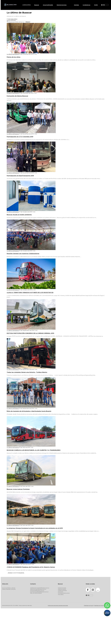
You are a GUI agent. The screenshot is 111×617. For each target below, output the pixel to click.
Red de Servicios (61, 5)
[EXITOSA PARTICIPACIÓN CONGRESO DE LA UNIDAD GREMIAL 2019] (31, 329)
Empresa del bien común (64, 593)
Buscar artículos (11, 20)
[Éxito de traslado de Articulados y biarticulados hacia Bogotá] (31, 407)
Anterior (10, 572)
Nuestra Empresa (62, 587)
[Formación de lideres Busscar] (31, 92)
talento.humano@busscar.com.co (38, 589)
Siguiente (21, 572)
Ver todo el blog (12, 19)
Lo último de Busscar (13, 54)
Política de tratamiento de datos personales (58, 605)
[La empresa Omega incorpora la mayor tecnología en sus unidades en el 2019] (31, 524)
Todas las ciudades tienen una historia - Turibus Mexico (27, 372)
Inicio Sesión (61, 594)
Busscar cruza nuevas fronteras (18, 489)
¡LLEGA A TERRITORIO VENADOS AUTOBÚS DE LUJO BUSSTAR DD (30, 292)
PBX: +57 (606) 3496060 (36, 593)
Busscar (36, 5)
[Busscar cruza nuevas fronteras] (31, 485)
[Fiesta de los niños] (31, 53)
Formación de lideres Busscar (17, 96)
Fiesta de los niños (13, 57)
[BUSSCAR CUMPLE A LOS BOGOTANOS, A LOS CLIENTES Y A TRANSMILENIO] (31, 446)
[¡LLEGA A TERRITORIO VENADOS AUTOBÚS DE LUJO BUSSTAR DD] (31, 288)
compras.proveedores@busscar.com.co (39, 591)
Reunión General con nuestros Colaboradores (23, 253)
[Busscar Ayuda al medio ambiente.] (31, 210)
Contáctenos (86, 5)
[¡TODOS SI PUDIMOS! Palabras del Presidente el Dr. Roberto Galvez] (31, 563)
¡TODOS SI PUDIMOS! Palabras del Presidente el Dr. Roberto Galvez (31, 567)
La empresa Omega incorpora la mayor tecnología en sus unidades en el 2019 (35, 528)
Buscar (28, 22)
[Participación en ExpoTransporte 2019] (31, 171)
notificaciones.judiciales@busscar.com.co (39, 587)
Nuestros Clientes (62, 589)
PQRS (96, 5)
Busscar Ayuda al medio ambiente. (19, 214)
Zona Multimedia (48, 5)
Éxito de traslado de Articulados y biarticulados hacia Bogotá (29, 411)
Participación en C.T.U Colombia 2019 (20, 136)
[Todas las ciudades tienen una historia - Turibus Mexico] (31, 368)
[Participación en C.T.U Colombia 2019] (31, 132)
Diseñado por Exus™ (89, 605)
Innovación (60, 591)
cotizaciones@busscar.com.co (37, 590)
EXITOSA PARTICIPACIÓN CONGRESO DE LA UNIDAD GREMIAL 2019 (30, 333)
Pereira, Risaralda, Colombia (9, 589)
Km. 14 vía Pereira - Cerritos (8, 587)
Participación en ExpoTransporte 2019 (20, 175)
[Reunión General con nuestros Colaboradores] (31, 249)
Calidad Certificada (62, 590)
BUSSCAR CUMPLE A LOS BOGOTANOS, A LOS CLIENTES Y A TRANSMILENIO (33, 450)
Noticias (76, 5)
